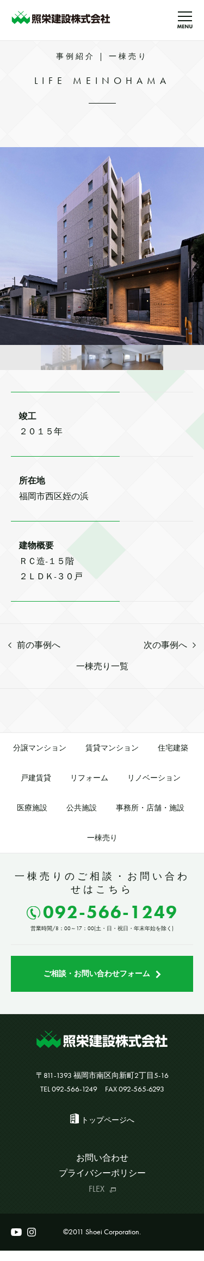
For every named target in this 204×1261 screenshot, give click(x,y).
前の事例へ (38, 645)
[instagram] (31, 1232)
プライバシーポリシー (102, 1173)
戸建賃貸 (36, 778)
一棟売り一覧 (102, 666)
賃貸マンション (112, 748)
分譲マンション (39, 748)
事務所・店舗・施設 (150, 808)
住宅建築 (173, 748)
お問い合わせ (102, 1157)
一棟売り (102, 837)
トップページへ (107, 1120)
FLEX (96, 1189)
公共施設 (81, 808)
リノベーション (154, 778)
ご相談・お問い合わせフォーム (97, 973)
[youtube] (16, 1232)
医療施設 (32, 808)
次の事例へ (165, 645)
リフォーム (89, 778)
